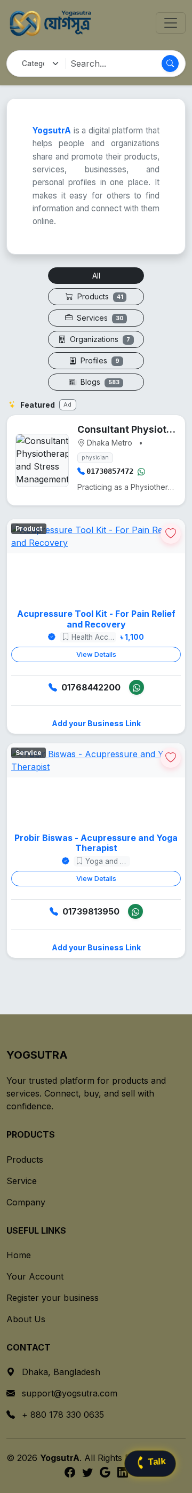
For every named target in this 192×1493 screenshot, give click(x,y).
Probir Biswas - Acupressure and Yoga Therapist (96, 843)
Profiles (98, 360)
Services (99, 317)
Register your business (52, 1297)
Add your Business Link (96, 723)
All (96, 275)
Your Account (34, 1276)
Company (25, 1202)
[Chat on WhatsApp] (141, 471)
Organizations (99, 339)
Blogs (98, 381)
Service (21, 1181)
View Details (96, 654)
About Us (25, 1319)
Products (99, 296)
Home (18, 1255)
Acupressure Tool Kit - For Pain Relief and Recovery (96, 619)
